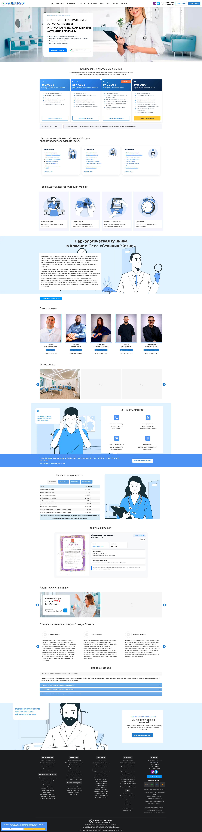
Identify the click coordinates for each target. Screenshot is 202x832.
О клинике (128, 804)
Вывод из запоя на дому (92, 155)
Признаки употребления (52, 163)
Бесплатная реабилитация (127, 787)
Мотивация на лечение (127, 781)
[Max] (152, 772)
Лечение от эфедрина (101, 797)
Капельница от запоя (91, 157)
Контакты (127, 802)
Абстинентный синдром (48, 771)
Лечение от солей (101, 773)
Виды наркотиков (101, 764)
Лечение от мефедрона (101, 795)
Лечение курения (130, 161)
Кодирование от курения (132, 163)
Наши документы (128, 808)
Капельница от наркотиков (52, 157)
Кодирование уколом (47, 788)
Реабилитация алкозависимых (74, 762)
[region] (101, 34)
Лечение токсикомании (128, 779)
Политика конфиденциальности (86, 830)
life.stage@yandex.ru (154, 768)
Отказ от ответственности (101, 830)
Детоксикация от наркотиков (53, 155)
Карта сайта (120, 830)
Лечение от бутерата (101, 779)
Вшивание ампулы (47, 782)
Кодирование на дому (47, 780)
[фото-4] (101, 384)
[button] (37, 384)
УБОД (47, 168)
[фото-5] (142, 384)
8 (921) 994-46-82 (169, 2)
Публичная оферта (112, 830)
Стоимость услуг (128, 810)
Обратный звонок (154, 776)
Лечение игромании (131, 165)
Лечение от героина (101, 783)
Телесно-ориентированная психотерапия (128, 783)
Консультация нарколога (127, 762)
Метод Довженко (48, 786)
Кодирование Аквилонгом (47, 794)
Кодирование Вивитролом (47, 798)
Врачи (127, 800)
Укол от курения (74, 794)
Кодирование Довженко (74, 792)
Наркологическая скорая (127, 777)
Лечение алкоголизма (91, 152)
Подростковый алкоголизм (74, 775)
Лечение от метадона (101, 793)
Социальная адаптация (127, 767)
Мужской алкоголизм (74, 773)
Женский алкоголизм (74, 771)
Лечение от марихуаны (101, 791)
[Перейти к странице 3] (72, 571)
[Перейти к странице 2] (71, 571)
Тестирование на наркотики (53, 165)
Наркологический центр (132, 168)
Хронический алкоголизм (74, 777)
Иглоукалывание (74, 764)
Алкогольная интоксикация (74, 779)
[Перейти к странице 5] (75, 571)
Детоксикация (74, 769)
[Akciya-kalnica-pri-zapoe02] (70, 604)
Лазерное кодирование (48, 784)
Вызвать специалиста (55, 118)
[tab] (52, 482)
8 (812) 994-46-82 (169, 4)
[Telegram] (156, 772)
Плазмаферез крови (74, 767)
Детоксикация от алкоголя (92, 161)
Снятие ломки (128, 773)
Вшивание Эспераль (91, 168)
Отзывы (127, 806)
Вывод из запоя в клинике (47, 762)
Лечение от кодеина (101, 785)
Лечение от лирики (101, 789)
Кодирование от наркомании (53, 159)
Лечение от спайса (101, 775)
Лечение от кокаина (101, 787)
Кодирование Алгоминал (47, 796)
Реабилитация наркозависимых (134, 155)
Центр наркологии (127, 793)
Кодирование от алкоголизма (93, 165)
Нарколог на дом (128, 760)
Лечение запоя (90, 159)
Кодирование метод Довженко (93, 163)
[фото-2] (60, 384)
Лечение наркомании (51, 152)
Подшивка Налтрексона (52, 161)
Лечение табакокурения (74, 786)
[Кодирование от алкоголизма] (131, 604)
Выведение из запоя (48, 764)
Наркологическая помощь (132, 159)
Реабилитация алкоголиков (133, 157)
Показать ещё (48, 171)
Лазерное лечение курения (74, 790)
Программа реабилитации (128, 796)
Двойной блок (47, 792)
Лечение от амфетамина (101, 777)
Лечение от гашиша (101, 781)
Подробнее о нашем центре (50, 298)
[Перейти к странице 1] (70, 571)
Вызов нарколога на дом (132, 152)
